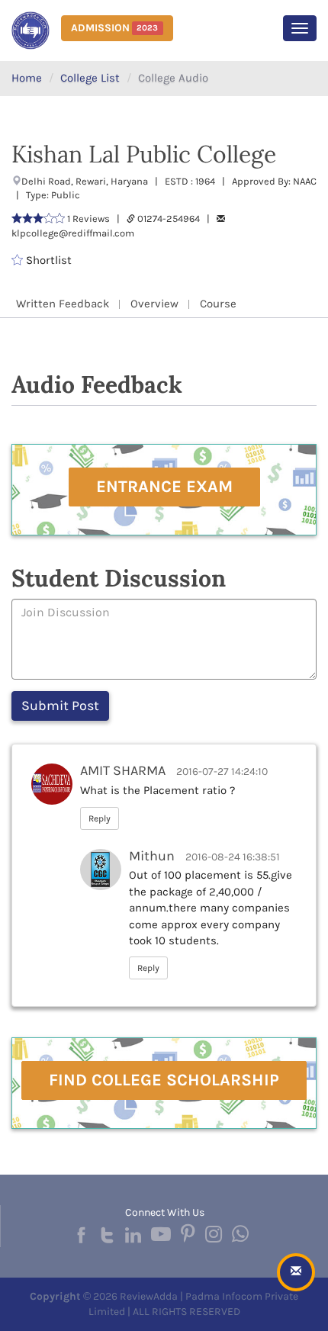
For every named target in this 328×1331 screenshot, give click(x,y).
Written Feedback (62, 303)
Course (218, 303)
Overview (154, 303)
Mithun (152, 855)
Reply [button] (99, 818)
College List (90, 78)
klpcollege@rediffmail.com (72, 233)
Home (26, 78)
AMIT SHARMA (123, 770)
